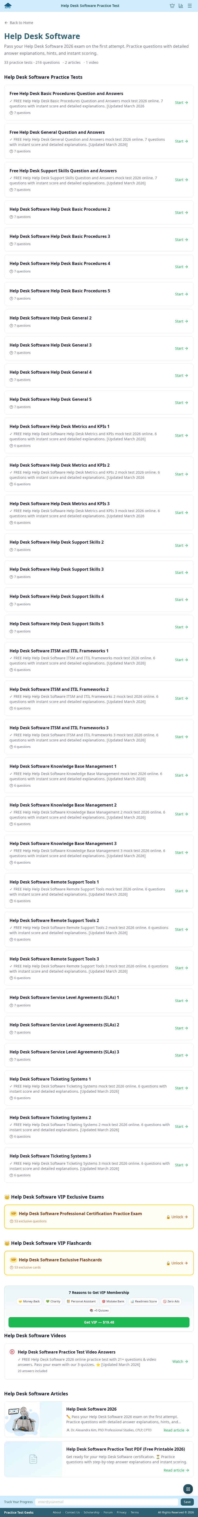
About (57, 1512)
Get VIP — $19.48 (99, 1322)
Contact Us (72, 1512)
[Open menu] (190, 6)
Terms (135, 1512)
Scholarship (92, 1512)
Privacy (122, 1512)
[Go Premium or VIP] (172, 6)
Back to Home (21, 22)
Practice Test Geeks (19, 1513)
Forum (108, 1512)
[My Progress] (181, 6)
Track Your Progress (18, 1502)
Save (187, 1502)
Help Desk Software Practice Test (90, 5)
